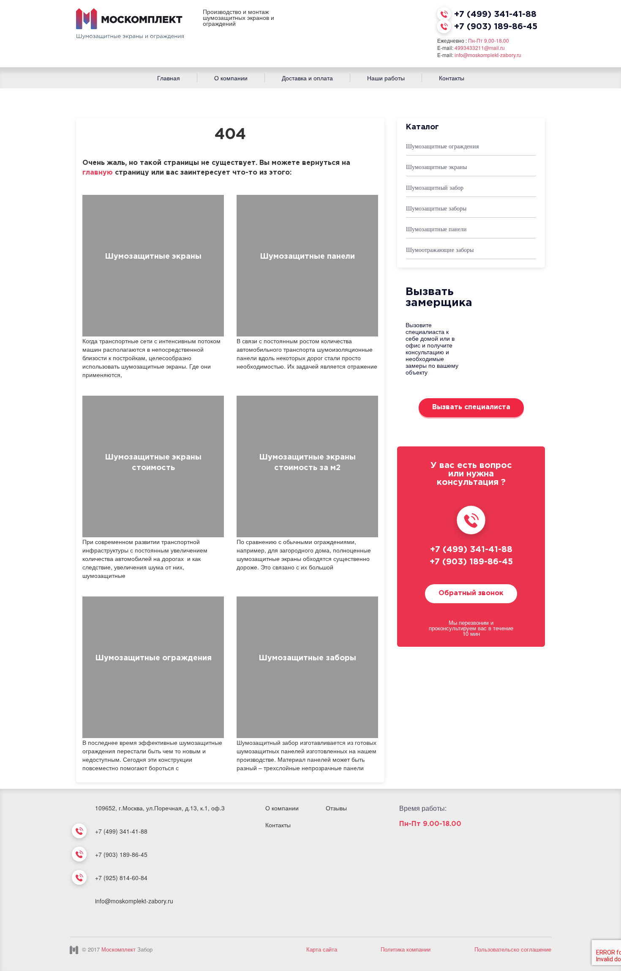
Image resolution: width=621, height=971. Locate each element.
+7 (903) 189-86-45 (495, 26)
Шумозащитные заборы (307, 658)
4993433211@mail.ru (480, 47)
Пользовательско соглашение (512, 949)
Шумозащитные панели (307, 256)
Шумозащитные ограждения (153, 658)
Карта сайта (321, 949)
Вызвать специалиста (471, 407)
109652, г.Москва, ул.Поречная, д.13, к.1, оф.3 (160, 808)
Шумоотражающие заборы (440, 250)
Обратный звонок (471, 593)
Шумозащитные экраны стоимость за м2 (307, 463)
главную (97, 173)
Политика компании (405, 949)
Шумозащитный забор (434, 188)
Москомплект (118, 949)
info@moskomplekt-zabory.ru (488, 54)
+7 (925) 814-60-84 (121, 877)
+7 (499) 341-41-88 (495, 14)
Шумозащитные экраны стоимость (153, 463)
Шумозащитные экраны (153, 256)
